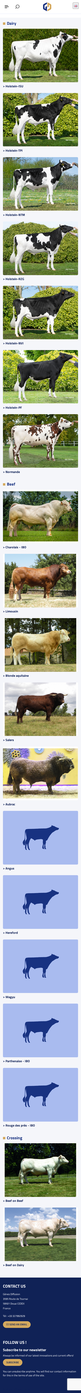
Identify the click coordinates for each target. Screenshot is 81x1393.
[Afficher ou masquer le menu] (7, 7)
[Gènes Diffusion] (47, 7)
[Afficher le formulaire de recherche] (17, 7)
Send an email (18, 1324)
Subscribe (12, 1362)
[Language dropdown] (76, 6)
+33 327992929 (16, 1316)
